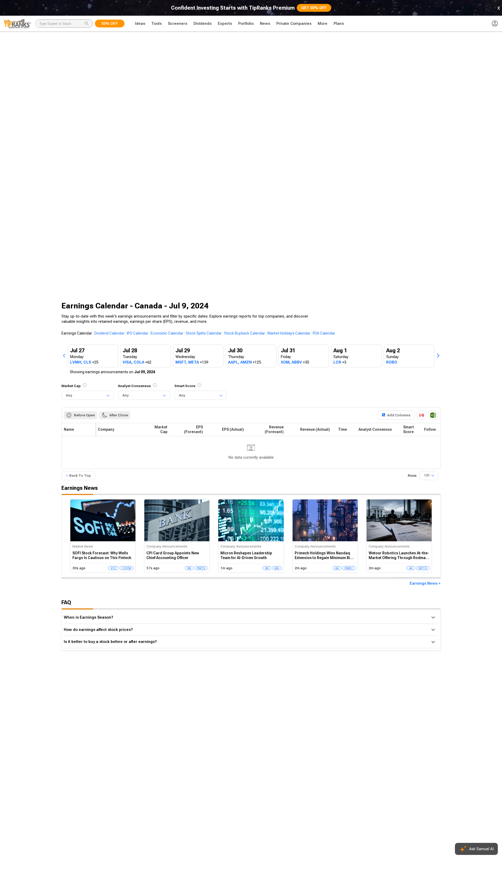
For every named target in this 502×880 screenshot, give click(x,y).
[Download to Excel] (433, 415)
